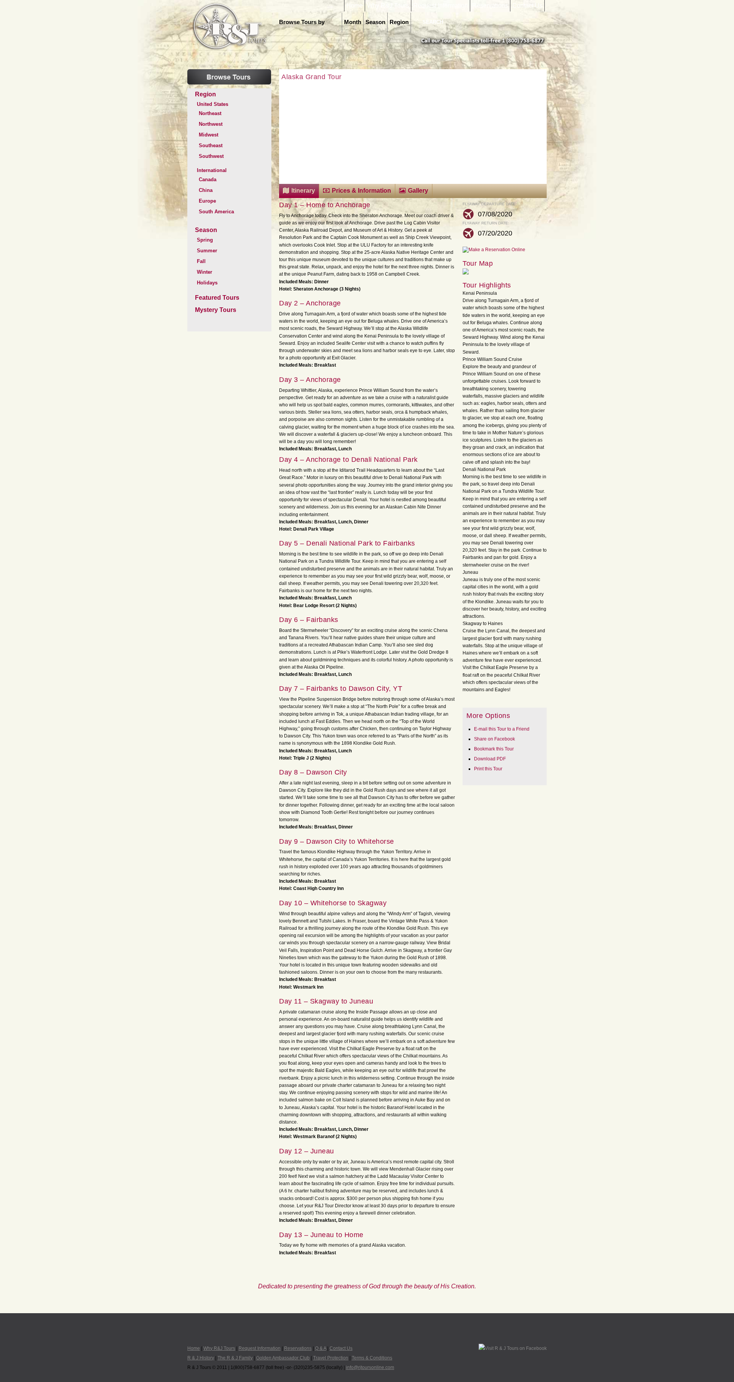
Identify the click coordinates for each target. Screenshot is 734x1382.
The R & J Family (235, 1358)
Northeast (210, 113)
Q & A (320, 1348)
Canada (207, 179)
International (212, 170)
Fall (201, 261)
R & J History (200, 1358)
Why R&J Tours (388, 6)
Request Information (440, 6)
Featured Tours (217, 297)
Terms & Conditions (372, 1358)
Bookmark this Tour (494, 749)
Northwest (210, 124)
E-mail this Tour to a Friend (501, 729)
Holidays (207, 283)
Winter (204, 272)
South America (216, 211)
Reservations (490, 6)
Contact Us (527, 6)
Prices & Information (361, 190)
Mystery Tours (215, 310)
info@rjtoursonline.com (370, 1367)
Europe (207, 201)
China (206, 190)
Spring (205, 240)
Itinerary (303, 190)
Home (354, 6)
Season (375, 22)
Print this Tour (488, 768)
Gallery (418, 190)
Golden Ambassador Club (283, 1358)
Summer (207, 250)
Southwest (211, 156)
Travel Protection (330, 1358)
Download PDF (490, 759)
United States (212, 104)
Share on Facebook (494, 739)
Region (399, 22)
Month (352, 22)
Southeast (210, 145)
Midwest (208, 135)
